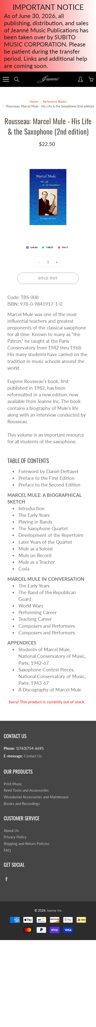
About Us (11, 830)
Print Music (13, 784)
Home (34, 101)
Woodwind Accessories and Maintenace (36, 797)
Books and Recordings (22, 804)
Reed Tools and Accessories (26, 790)
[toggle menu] (5, 79)
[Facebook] (6, 879)
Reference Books (55, 101)
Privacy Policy (15, 837)
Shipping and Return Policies (26, 844)
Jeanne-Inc (54, 910)
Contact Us (33, 756)
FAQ (7, 850)
